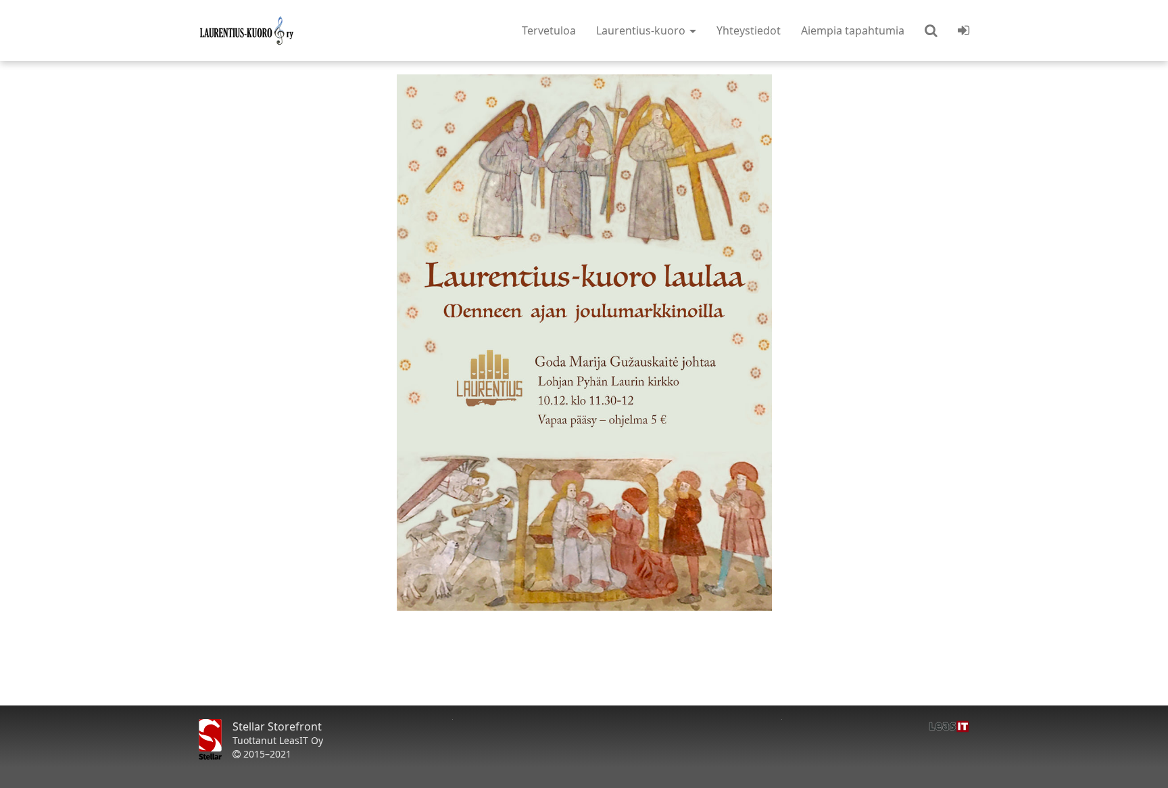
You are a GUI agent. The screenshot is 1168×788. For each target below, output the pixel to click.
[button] (931, 30)
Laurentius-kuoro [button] (642, 30)
